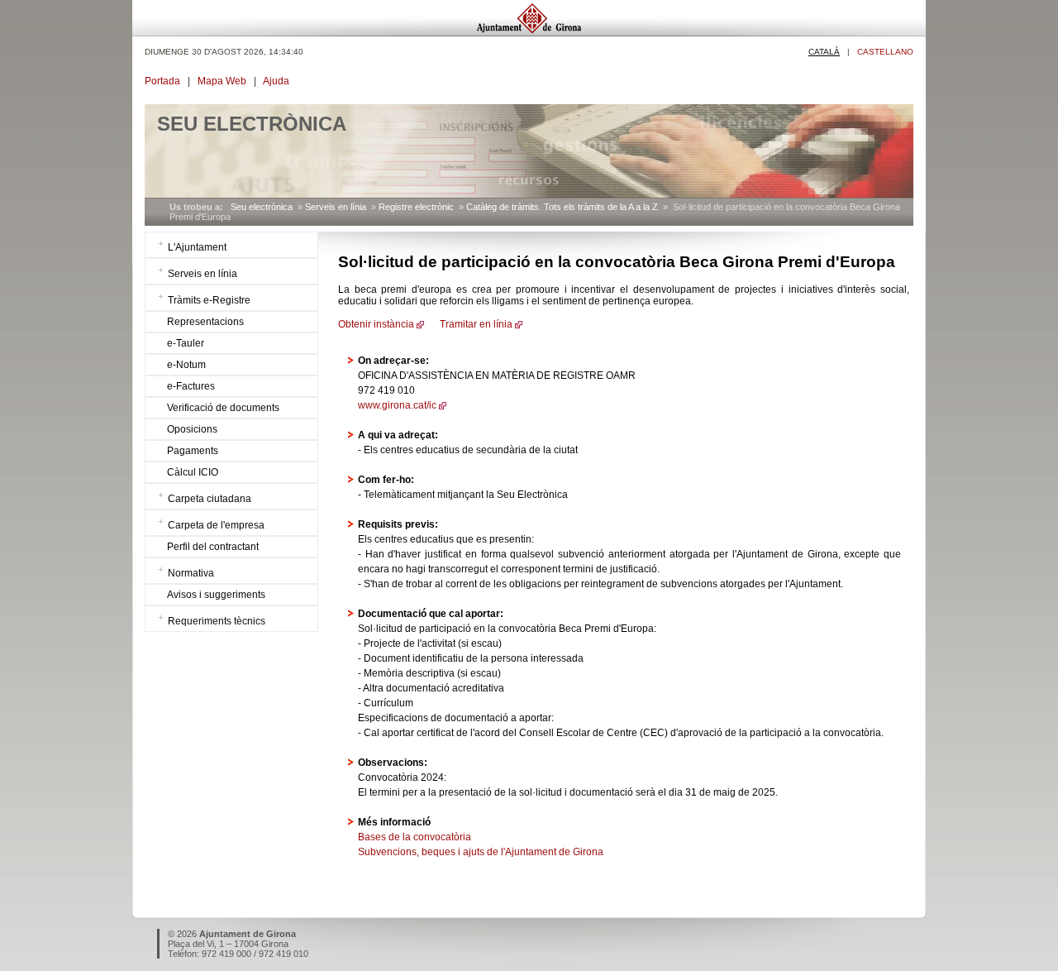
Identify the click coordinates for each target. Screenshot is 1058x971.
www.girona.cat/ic (397, 405)
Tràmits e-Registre (209, 300)
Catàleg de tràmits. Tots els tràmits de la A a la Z (562, 207)
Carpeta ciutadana (209, 499)
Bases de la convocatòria (414, 837)
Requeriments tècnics (216, 621)
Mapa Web (222, 81)
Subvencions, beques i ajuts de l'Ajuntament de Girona (480, 852)
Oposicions (192, 429)
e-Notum (186, 365)
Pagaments (192, 451)
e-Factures (191, 386)
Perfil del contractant (213, 546)
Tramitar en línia (474, 324)
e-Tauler (185, 343)
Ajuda (276, 81)
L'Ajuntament (197, 247)
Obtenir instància (376, 324)
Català (824, 51)
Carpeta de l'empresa (216, 525)
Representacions (205, 322)
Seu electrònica (262, 207)
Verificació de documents (223, 408)
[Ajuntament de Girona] (529, 32)
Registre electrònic (416, 207)
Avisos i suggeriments (216, 594)
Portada (162, 81)
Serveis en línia (335, 207)
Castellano (885, 51)
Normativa (191, 573)
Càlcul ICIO (192, 472)
